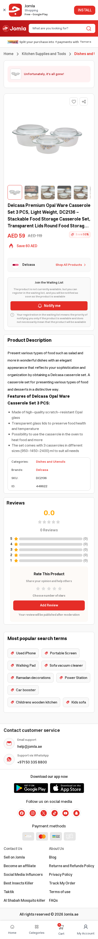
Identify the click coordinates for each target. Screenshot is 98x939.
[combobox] (58, 28)
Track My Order (62, 883)
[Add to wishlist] (74, 101)
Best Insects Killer (19, 883)
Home (8, 54)
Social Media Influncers (23, 874)
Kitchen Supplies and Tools (44, 54)
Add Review (49, 605)
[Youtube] (65, 813)
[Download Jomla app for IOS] (67, 788)
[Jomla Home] (14, 28)
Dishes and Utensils (50, 461)
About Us (56, 848)
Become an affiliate (20, 866)
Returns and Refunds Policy (71, 866)
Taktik (9, 892)
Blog (52, 857)
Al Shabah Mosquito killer (24, 900)
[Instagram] (32, 813)
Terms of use (59, 892)
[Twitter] (43, 813)
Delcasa (42, 470)
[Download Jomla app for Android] (31, 788)
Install (85, 10)
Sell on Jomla (14, 857)
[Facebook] (21, 813)
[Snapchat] (76, 813)
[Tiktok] (54, 813)
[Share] (84, 102)
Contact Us (13, 848)
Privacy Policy (60, 874)
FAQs (53, 900)
